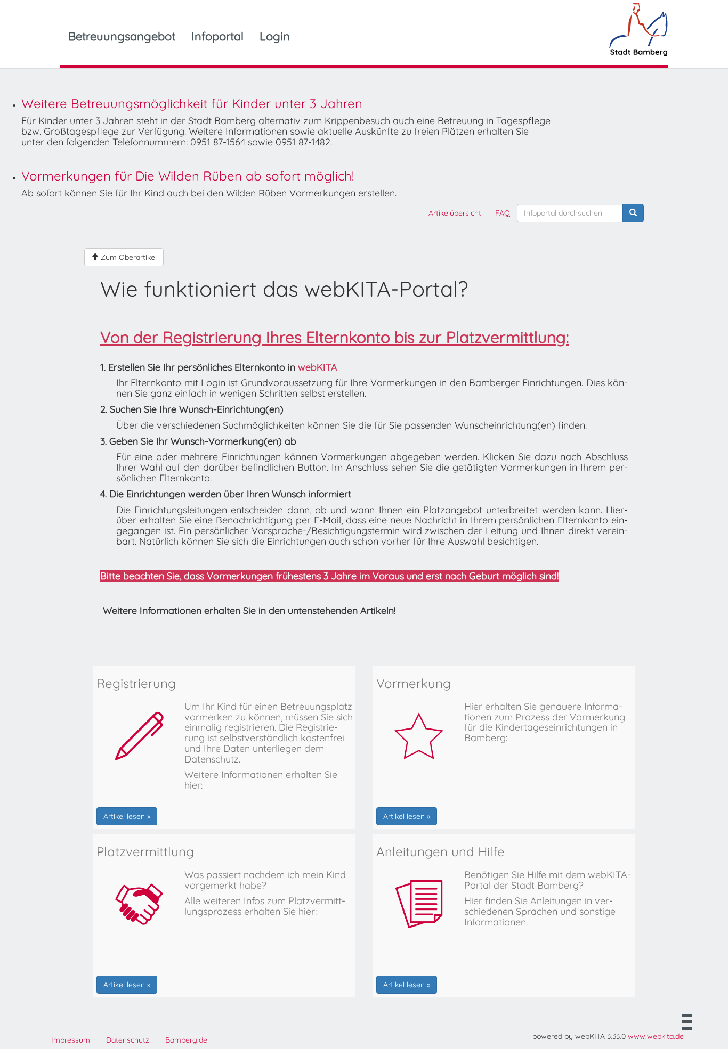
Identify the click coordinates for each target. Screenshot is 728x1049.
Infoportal (217, 36)
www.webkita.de (656, 1036)
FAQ (502, 213)
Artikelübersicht (454, 213)
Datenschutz (127, 1040)
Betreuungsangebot (121, 36)
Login (275, 36)
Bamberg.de (186, 1040)
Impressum (70, 1040)
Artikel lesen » (126, 816)
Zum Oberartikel (128, 257)
